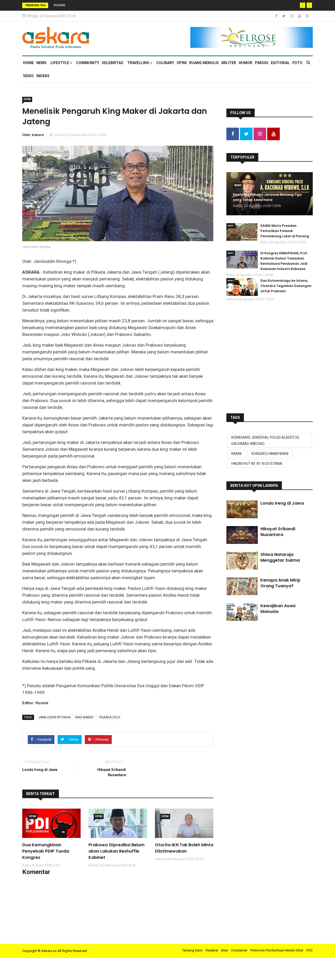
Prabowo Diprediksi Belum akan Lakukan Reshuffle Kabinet (116, 851)
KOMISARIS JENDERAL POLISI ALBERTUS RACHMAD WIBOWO (265, 440)
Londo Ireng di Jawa (282, 503)
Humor (245, 63)
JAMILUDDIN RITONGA (54, 717)
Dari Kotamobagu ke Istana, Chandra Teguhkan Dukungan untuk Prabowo (285, 285)
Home (28, 63)
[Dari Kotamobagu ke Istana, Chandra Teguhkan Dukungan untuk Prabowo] (242, 287)
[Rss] (307, 16)
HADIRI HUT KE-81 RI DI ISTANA (256, 463)
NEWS (41, 63)
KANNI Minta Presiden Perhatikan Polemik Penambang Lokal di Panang (284, 230)
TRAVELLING (138, 63)
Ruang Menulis (204, 63)
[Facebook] (276, 16)
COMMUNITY (87, 63)
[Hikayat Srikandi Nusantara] (242, 535)
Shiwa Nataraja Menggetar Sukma (280, 557)
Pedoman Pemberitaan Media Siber (276, 950)
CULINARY (165, 63)
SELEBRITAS (112, 63)
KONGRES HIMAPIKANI (270, 454)
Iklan (224, 950)
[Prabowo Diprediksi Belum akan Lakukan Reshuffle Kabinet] (117, 823)
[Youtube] (300, 16)
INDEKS (42, 76)
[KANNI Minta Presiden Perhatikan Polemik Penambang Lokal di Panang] (242, 232)
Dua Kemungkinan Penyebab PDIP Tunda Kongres (45, 851)
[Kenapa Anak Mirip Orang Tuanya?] (242, 586)
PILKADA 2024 (109, 717)
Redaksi (212, 950)
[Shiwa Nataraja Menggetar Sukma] (242, 561)
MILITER (228, 63)
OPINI (182, 63)
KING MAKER (84, 717)
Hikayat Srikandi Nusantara (277, 532)
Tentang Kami (192, 950)
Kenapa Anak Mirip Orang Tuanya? (280, 583)
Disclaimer (239, 950)
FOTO (297, 63)
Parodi (261, 63)
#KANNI (59, 5)
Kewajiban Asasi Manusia (277, 609)
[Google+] (292, 16)
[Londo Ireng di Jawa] (242, 509)
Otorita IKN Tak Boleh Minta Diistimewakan (184, 848)
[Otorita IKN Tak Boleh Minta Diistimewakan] (184, 823)
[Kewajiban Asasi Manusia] (242, 612)
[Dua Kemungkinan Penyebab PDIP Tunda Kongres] (51, 823)
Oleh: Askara (33, 135)
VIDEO (28, 76)
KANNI (236, 454)
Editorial (280, 63)
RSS (309, 950)
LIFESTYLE (60, 63)
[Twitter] (284, 16)
